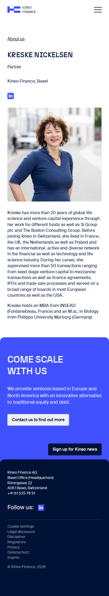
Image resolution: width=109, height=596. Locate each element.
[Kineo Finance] (21, 9)
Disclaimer (16, 536)
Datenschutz (18, 552)
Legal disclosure (21, 531)
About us (16, 39)
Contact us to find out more (38, 419)
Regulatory (16, 542)
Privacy (13, 547)
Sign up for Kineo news (75, 449)
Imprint (13, 557)
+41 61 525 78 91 (21, 493)
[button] (98, 10)
